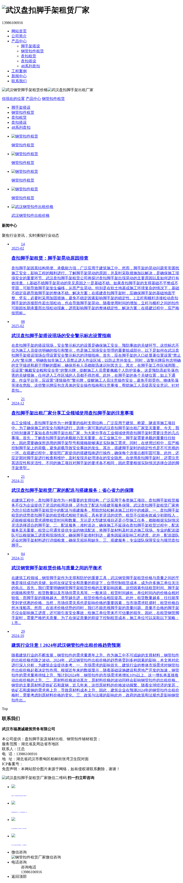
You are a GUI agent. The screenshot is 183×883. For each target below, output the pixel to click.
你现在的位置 (13, 99)
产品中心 (19, 41)
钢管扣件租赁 (32, 51)
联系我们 (19, 81)
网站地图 (71, 764)
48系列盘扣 (30, 66)
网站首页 (19, 31)
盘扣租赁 (28, 56)
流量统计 (87, 764)
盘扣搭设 (28, 61)
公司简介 (19, 36)
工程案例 (19, 71)
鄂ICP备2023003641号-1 (43, 764)
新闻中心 (19, 76)
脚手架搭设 (30, 46)
